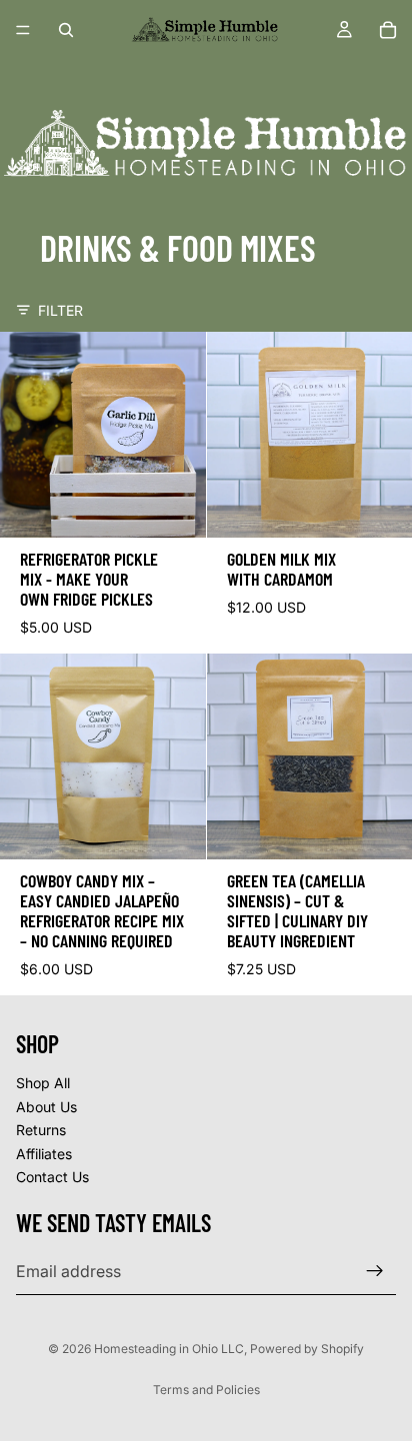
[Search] (66, 30)
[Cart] (388, 30)
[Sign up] (375, 1271)
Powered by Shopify (307, 1348)
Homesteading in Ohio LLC (169, 1348)
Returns (41, 1129)
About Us (46, 1106)
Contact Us (52, 1177)
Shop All (43, 1082)
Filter (60, 310)
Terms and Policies (206, 1389)
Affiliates (44, 1153)
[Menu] (23, 30)
